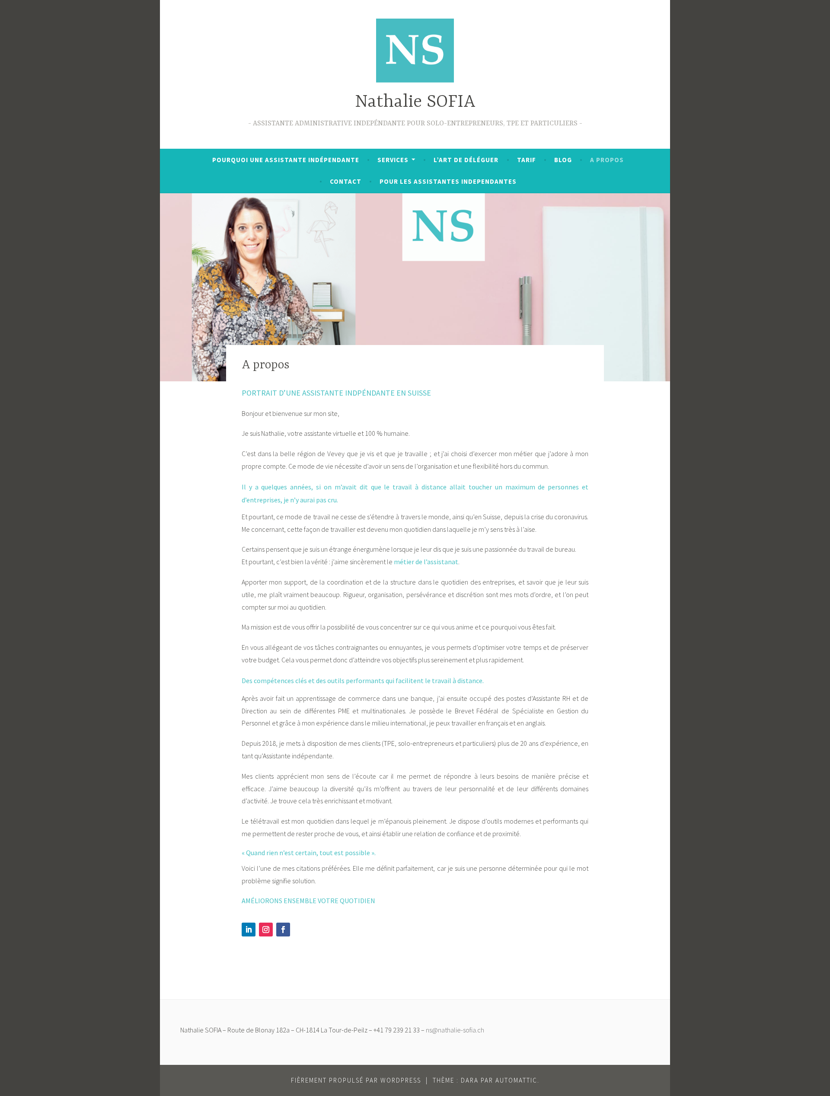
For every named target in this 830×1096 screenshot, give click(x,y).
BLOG (563, 160)
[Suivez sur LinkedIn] (248, 929)
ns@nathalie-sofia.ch (455, 1030)
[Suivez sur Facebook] (283, 929)
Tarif (526, 160)
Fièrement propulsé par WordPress (356, 1080)
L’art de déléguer (466, 160)
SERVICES (393, 160)
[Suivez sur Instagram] (266, 929)
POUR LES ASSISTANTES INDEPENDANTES (448, 181)
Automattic (516, 1080)
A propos (607, 160)
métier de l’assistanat (426, 561)
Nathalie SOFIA (415, 102)
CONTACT (345, 181)
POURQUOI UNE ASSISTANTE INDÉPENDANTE (285, 160)
